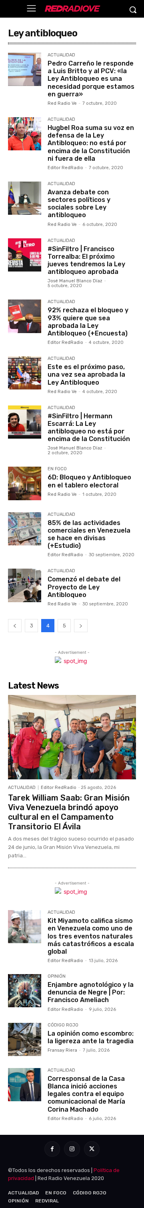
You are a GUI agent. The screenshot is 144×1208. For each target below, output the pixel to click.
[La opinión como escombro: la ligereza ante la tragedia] (24, 1039)
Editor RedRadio (65, 167)
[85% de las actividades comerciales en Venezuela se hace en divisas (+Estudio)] (24, 528)
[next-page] (81, 625)
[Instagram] (72, 1149)
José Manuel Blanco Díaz (75, 281)
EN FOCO (57, 469)
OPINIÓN (57, 976)
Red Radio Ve (62, 103)
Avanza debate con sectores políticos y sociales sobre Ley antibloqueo (79, 203)
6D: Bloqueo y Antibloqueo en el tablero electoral (89, 481)
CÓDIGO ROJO (63, 1025)
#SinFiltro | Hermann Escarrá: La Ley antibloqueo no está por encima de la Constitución (89, 427)
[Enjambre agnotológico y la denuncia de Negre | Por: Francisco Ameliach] (24, 990)
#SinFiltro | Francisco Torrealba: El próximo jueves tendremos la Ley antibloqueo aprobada (86, 260)
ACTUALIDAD (61, 55)
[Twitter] (92, 1149)
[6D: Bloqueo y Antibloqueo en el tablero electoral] (24, 483)
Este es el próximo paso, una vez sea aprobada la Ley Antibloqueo (86, 374)
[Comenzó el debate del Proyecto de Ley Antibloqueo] (24, 585)
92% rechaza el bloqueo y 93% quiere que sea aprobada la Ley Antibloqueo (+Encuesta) (88, 321)
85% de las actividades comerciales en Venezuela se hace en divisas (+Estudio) (89, 534)
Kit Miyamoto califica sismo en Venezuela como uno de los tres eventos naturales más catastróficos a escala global (91, 936)
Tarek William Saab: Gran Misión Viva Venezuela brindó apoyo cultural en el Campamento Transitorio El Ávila (69, 812)
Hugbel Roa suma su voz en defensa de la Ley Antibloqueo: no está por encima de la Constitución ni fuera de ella (91, 143)
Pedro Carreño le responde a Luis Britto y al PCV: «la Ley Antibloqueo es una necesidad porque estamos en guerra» (91, 79)
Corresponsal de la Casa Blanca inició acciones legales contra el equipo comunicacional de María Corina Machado (86, 1094)
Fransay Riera (62, 1050)
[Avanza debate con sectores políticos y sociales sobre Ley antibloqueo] (24, 198)
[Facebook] (52, 1149)
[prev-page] (15, 625)
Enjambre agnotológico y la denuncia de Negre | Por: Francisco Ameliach (91, 992)
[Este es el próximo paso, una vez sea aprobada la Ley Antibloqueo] (24, 372)
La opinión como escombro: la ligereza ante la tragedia (91, 1037)
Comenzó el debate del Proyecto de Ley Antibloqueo (84, 586)
